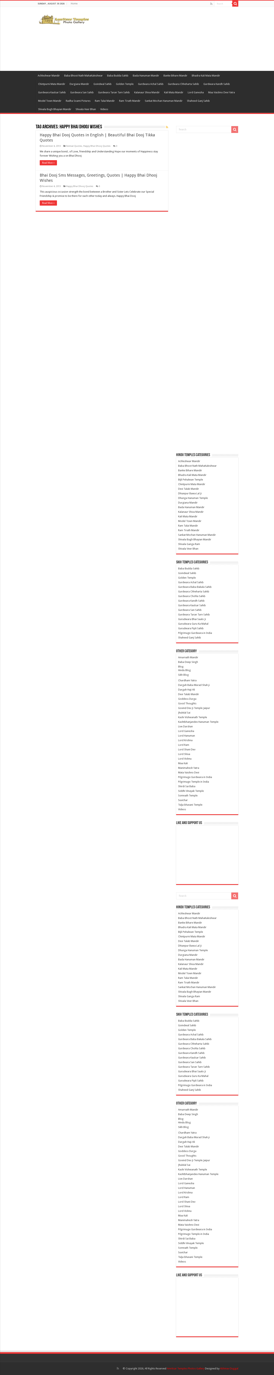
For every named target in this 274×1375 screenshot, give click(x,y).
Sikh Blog (183, 674)
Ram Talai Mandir (105, 100)
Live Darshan (185, 726)
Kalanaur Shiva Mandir (147, 92)
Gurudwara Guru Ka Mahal (193, 623)
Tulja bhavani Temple (190, 804)
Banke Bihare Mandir (175, 75)
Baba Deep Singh (188, 661)
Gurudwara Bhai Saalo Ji (192, 619)
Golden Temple (125, 83)
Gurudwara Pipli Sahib (191, 628)
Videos (104, 109)
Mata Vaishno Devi (188, 772)
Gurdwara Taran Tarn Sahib (114, 92)
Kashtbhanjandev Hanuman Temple (198, 721)
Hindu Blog (184, 670)
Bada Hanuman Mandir (146, 75)
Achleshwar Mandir (49, 75)
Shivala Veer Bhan (86, 109)
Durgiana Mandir (79, 83)
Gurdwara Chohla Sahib (191, 596)
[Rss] (211, 3)
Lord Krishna (185, 740)
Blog (181, 666)
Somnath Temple (188, 795)
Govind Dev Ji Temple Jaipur (194, 708)
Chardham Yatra (187, 680)
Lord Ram (183, 744)
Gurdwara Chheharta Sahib (183, 83)
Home (74, 3)
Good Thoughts (187, 703)
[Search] (235, 4)
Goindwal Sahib (102, 83)
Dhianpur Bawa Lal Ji (190, 493)
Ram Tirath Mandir (129, 100)
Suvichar (183, 800)
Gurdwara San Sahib (82, 92)
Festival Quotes (74, 146)
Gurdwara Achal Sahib (150, 83)
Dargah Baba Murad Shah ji (194, 684)
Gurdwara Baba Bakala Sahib (195, 586)
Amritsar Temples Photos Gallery (186, 1368)
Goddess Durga (187, 698)
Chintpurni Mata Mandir (51, 83)
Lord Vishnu (185, 758)
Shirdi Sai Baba (186, 786)
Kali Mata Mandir (173, 92)
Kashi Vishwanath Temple (192, 717)
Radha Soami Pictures (78, 100)
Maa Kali (183, 763)
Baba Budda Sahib (117, 75)
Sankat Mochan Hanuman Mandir (164, 100)
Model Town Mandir (49, 100)
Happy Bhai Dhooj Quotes (97, 146)
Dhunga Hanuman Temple (193, 498)
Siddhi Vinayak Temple (191, 790)
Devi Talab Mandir (188, 488)
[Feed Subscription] (167, 127)
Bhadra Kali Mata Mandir (206, 75)
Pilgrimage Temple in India (193, 781)
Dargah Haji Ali (186, 689)
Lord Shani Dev (186, 749)
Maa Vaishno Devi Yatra (221, 92)
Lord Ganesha (196, 92)
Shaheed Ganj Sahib (198, 100)
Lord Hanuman (186, 735)
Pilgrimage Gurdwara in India (195, 632)
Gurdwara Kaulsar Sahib (52, 92)
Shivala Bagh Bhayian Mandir (54, 109)
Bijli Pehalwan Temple (190, 479)
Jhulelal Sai (184, 712)
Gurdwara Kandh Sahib (216, 83)
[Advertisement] (162, 39)
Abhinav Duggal (229, 1368)
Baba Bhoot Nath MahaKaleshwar (83, 75)
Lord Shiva (184, 754)
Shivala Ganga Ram (189, 544)
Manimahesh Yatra (188, 767)
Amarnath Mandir (188, 657)
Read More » (48, 162)
